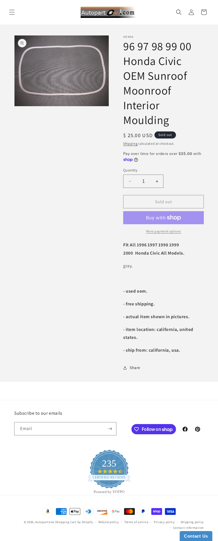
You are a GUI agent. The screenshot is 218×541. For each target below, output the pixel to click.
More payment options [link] (163, 231)
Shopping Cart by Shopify (74, 522)
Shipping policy (192, 522)
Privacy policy (164, 522)
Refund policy (108, 522)
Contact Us (196, 536)
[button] (12, 12)
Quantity (130, 170)
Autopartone (44, 522)
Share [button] (135, 367)
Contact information (188, 528)
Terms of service (136, 522)
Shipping (130, 143)
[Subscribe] (110, 428)
